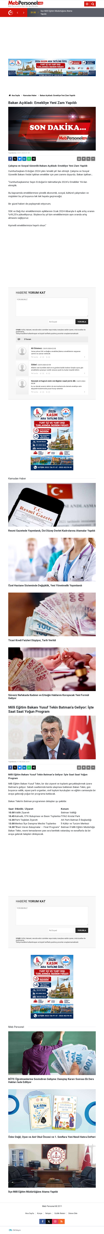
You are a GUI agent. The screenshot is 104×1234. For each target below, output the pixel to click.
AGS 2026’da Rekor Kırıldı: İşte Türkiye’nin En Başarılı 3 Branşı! (54, 12)
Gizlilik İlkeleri (59, 1213)
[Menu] (87, 4)
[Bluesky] (20, 159)
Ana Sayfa (15, 95)
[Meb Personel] (25, 4)
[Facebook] (10, 159)
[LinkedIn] (24, 159)
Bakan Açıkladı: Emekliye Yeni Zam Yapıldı (57, 95)
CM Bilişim (17, 1230)
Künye (39, 1213)
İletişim (48, 1213)
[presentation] (17, 12)
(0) (43, 357)
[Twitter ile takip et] (49, 1221)
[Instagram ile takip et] (55, 1221)
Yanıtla (35, 357)
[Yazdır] (79, 159)
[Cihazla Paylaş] (34, 159)
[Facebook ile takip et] (42, 1221)
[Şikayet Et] (84, 357)
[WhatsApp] (29, 159)
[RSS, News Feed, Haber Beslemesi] (61, 1221)
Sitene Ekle (72, 1213)
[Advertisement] (52, 36)
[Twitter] (15, 159)
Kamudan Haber (30, 95)
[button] (84, 159)
